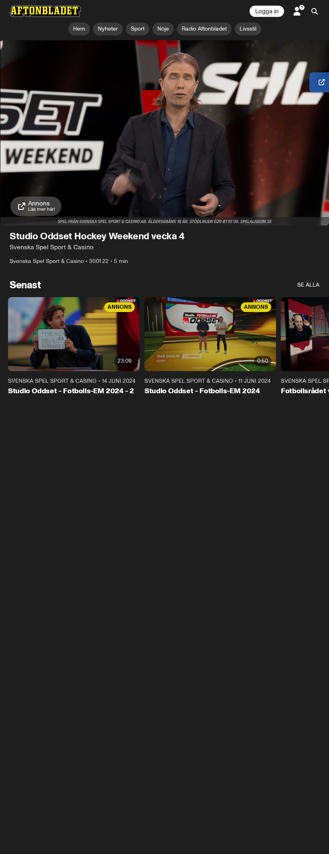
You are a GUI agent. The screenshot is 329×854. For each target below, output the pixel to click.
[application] (164, 133)
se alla (308, 284)
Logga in (266, 11)
